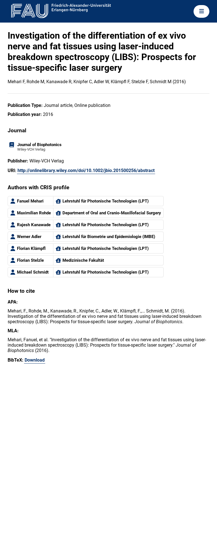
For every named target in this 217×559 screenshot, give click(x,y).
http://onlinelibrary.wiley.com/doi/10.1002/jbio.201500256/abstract (86, 170)
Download (35, 360)
